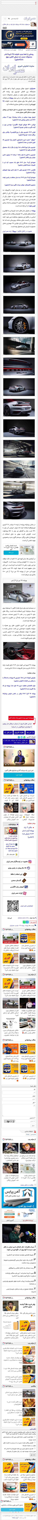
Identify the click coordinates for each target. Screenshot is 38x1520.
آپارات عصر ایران (17, 893)
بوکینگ (27, 1134)
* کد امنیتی (32, 1118)
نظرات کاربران (19, 732)
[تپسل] (4, 747)
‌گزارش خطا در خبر (33, 922)
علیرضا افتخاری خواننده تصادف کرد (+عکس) (20, 1255)
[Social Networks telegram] (19, 737)
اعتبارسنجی (33, 1134)
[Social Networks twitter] (21, 737)
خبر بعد (28, 732)
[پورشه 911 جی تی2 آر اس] (19, 593)
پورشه (26, 926)
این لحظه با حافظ (16, 874)
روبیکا (14, 231)
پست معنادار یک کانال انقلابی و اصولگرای (21, 1268)
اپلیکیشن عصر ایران (27, 906)
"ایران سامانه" (15, 1518)
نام (34, 1089)
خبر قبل (9, 732)
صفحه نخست (33, 50)
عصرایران (12, 926)
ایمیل (34, 1096)
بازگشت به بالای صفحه (27, 1185)
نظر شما (33, 1086)
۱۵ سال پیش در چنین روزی (17, 868)
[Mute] (8, 764)
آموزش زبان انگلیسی (17, 887)
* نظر (34, 1103)
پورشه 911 (21, 926)
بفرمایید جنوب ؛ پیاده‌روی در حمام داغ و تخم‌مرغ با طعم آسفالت (11, 838)
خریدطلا (11, 552)
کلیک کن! (19, 775)
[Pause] (5, 764)
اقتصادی (27, 50)
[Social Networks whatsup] (24, 737)
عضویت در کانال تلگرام (25, 231)
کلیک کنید (12, 1509)
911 (4, 101)
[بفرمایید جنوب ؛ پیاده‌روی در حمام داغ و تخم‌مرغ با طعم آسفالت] (10, 831)
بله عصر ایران (7, 231)
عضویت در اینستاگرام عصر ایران (17, 861)
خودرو (16, 926)
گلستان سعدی (16, 880)
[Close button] (36, 1501)
